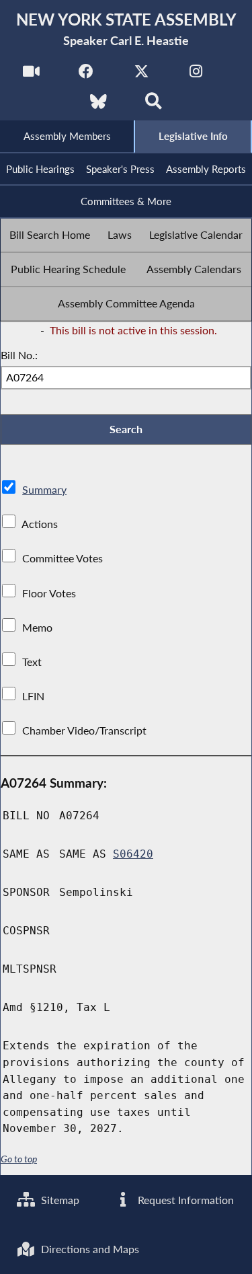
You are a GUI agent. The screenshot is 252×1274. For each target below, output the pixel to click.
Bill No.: (19, 354)
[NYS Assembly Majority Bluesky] (98, 105)
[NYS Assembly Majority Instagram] (196, 75)
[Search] (153, 105)
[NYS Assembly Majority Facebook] (86, 75)
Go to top (19, 1159)
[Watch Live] (31, 75)
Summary (44, 489)
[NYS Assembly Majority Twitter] (141, 75)
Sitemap (58, 1199)
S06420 (133, 854)
